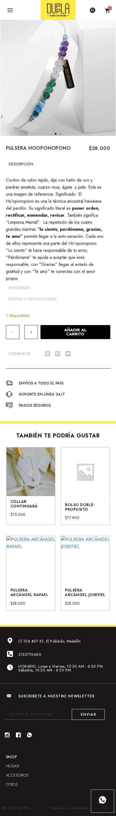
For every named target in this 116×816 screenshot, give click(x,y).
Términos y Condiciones (69, 808)
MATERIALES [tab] (19, 288)
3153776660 (29, 654)
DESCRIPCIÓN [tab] (21, 164)
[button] (55, 134)
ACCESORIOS (17, 775)
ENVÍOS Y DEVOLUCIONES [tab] (33, 299)
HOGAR (12, 766)
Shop (11, 757)
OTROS (12, 784)
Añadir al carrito (75, 332)
